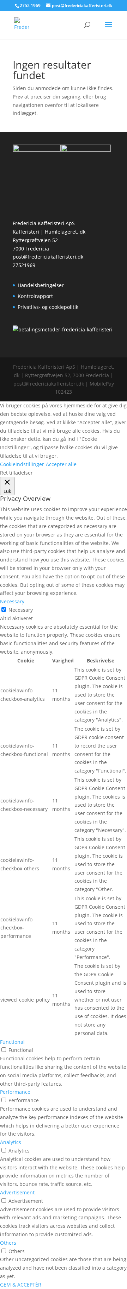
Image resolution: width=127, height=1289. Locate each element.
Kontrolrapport (35, 296)
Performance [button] (15, 1091)
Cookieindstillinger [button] (22, 464)
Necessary (20, 610)
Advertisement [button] (17, 1192)
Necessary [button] (12, 601)
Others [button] (8, 1242)
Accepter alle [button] (61, 464)
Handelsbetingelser (41, 285)
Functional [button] (12, 1042)
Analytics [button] (10, 1142)
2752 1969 (30, 5)
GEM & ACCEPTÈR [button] (20, 1284)
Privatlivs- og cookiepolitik (48, 307)
